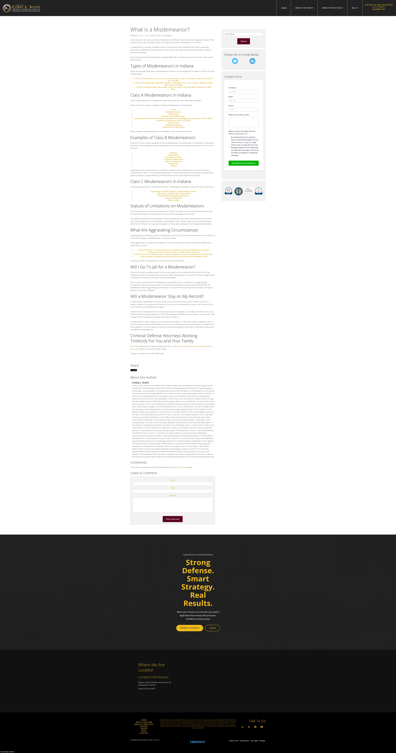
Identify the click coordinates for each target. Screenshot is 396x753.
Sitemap (262, 741)
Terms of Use (233, 741)
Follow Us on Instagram (255, 727)
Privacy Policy (244, 741)
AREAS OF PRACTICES (331, 7)
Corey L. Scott (143, 35)
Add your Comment (179, 467)
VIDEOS (144, 728)
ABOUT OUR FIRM (303, 7)
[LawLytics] (198, 740)
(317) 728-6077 (378, 7)
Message (173, 496)
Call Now (212, 628)
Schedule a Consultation (189, 628)
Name (172, 480)
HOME (284, 8)
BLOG (143, 731)
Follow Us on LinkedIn (242, 727)
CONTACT (143, 733)
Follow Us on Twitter (249, 727)
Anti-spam (254, 741)
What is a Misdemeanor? (160, 29)
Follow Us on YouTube (262, 727)
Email (173, 488)
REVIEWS (144, 726)
